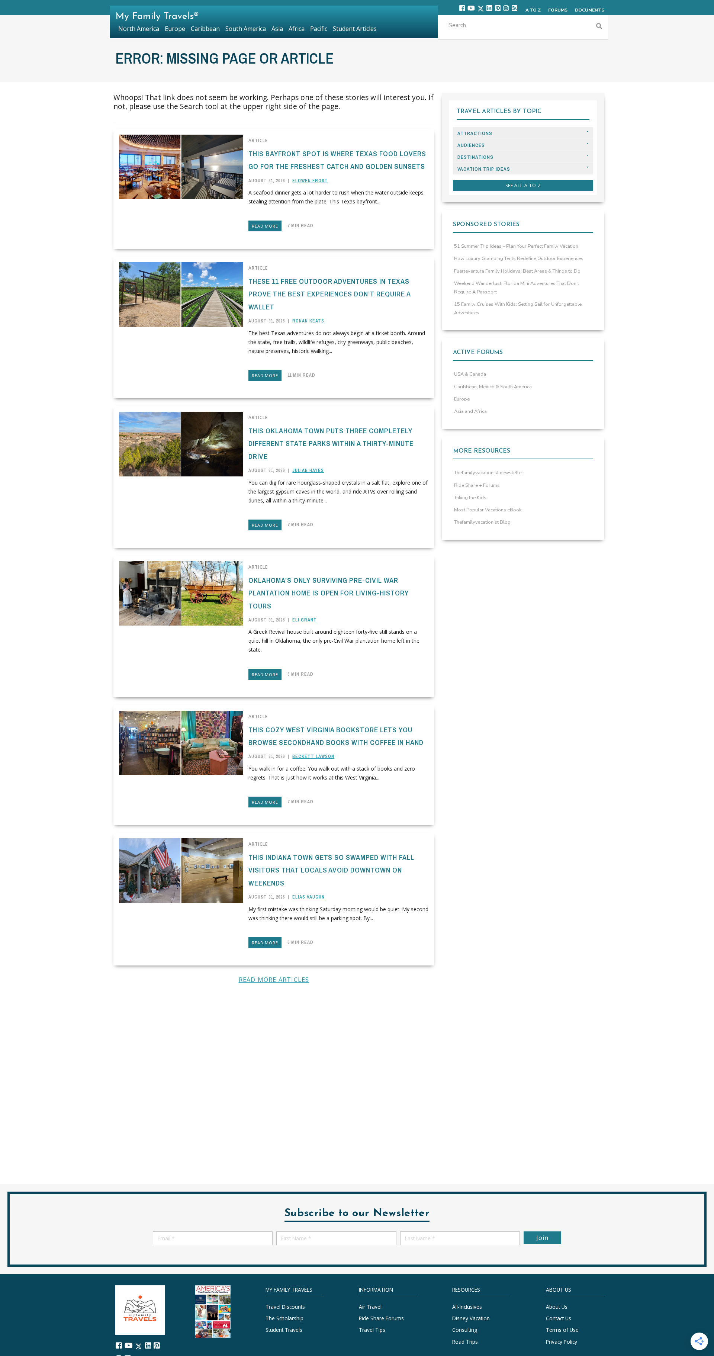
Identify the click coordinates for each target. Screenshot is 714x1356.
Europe (462, 399)
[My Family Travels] (140, 1309)
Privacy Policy (561, 1341)
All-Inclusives (467, 1306)
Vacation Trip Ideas (483, 169)
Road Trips (465, 1341)
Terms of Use (562, 1330)
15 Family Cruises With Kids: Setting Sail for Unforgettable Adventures (518, 308)
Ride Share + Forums (477, 485)
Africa (297, 29)
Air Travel (370, 1306)
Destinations (475, 157)
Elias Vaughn (308, 897)
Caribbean (205, 29)
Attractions (474, 133)
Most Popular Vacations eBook (487, 510)
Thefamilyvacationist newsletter (488, 472)
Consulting (464, 1330)
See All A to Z (523, 185)
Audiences (471, 145)
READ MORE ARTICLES (274, 980)
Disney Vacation (471, 1318)
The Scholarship (284, 1318)
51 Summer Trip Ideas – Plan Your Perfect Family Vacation (516, 246)
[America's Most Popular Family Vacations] (213, 1310)
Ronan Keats (308, 321)
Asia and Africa (470, 411)
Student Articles (355, 29)
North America (138, 29)
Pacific (318, 29)
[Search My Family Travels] (599, 27)
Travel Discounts (285, 1306)
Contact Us (558, 1318)
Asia (277, 29)
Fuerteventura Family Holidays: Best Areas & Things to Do (517, 271)
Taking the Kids (470, 497)
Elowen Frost (310, 181)
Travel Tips (372, 1330)
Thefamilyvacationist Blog (482, 522)
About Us (556, 1306)
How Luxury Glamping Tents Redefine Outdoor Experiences (518, 258)
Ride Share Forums (381, 1318)
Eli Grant (304, 620)
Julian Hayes (308, 470)
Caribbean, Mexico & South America (493, 386)
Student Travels (284, 1330)
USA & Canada (470, 374)
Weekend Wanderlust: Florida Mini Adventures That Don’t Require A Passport (516, 287)
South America (245, 29)
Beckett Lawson (313, 756)
